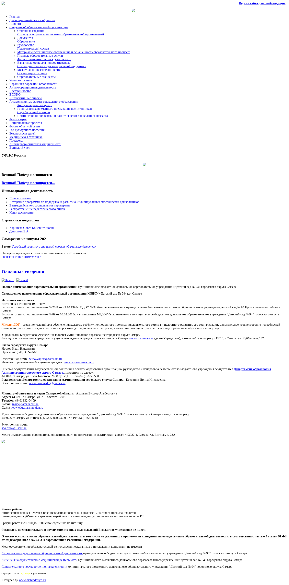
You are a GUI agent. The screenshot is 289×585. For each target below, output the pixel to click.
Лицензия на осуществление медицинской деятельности (40, 560)
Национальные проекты (25, 122)
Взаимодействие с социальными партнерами (39, 205)
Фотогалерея (18, 119)
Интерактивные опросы (25, 98)
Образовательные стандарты (36, 76)
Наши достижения (21, 212)
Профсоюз (16, 140)
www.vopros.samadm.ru (79, 362)
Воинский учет (19, 147)
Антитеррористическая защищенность (35, 144)
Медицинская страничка (25, 137)
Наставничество (20, 91)
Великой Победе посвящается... (28, 183)
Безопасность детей (22, 133)
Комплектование (20, 80)
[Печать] (8, 280)
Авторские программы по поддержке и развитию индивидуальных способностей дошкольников (74, 202)
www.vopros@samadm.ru (45, 358)
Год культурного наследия (26, 130)
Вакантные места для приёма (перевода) (44, 62)
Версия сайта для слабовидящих (262, 3)
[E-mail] (22, 280)
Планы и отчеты (20, 198)
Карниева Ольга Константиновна (31, 227)
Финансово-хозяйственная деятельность (44, 59)
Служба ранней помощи (33, 112)
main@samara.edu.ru (25, 404)
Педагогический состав (33, 48)
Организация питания (32, 73)
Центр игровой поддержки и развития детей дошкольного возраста (62, 115)
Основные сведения (30, 30)
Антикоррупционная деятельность (32, 87)
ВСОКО (15, 94)
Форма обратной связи (24, 126)
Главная (14, 16)
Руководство (25, 45)
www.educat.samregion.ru (27, 407)
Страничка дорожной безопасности (33, 84)
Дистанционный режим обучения (32, 20)
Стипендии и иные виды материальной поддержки (51, 66)
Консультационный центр (34, 105)
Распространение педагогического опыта (37, 209)
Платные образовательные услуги (40, 55)
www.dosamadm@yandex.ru (47, 383)
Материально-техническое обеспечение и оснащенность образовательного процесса (73, 52)
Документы (25, 38)
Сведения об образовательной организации (38, 27)
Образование (26, 41)
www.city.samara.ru (141, 338)
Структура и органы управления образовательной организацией (60, 34)
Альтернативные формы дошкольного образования (43, 101)
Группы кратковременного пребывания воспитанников (54, 108)
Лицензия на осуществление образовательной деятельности (42, 553)
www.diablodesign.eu (32, 580)
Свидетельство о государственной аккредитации (35, 566)
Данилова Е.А (19, 231)
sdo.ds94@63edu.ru (14, 428)
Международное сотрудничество (39, 69)
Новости (15, 23)
